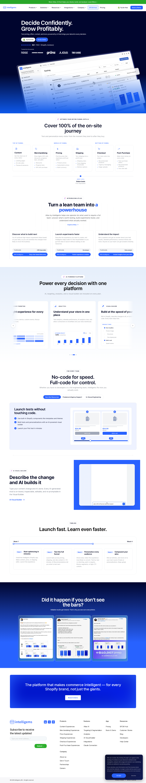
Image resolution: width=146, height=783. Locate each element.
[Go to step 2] (53, 543)
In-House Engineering (93, 397)
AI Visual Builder (15, 500)
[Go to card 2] (71, 354)
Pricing (102, 8)
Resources (123, 721)
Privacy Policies (119, 780)
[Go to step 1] (13, 543)
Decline (133, 775)
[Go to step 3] (92, 543)
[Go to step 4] (132, 543)
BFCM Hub (93, 8)
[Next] (133, 325)
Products (63, 721)
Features (87, 721)
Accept (119, 775)
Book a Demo (136, 7)
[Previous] (13, 325)
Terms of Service (131, 780)
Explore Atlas (72, 224)
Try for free (124, 7)
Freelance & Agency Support (72, 397)
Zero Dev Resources (52, 397)
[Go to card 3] (74, 354)
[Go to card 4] (76, 354)
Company (63, 752)
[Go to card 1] (69, 354)
